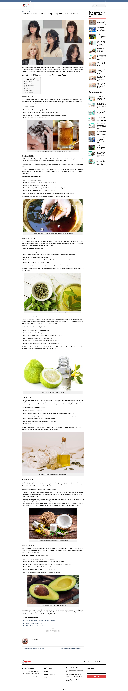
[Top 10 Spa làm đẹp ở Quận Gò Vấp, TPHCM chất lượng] (93, 23)
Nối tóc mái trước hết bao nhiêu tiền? (33, 623)
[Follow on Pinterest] (104, 1)
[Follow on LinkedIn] (105, 1)
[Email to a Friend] (53, 631)
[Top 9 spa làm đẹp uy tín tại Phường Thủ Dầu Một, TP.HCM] (93, 85)
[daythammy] (28, 5)
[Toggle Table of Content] (37, 79)
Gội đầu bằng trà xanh (29, 85)
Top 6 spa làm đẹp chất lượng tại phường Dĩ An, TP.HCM (101, 71)
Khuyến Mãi (98, 661)
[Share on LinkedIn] (58, 631)
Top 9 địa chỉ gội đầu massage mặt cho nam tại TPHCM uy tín (101, 43)
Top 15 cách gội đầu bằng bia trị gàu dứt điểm (100, 50)
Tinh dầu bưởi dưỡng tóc (30, 87)
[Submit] (104, 5)
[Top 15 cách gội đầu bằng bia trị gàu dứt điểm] (93, 50)
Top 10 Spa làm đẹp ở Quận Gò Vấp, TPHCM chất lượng (101, 22)
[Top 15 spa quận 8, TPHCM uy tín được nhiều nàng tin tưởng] (93, 57)
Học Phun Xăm (46, 4)
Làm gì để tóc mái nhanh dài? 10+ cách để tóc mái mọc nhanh (39, 620)
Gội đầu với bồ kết (28, 83)
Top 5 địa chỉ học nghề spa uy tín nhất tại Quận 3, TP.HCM (101, 154)
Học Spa (54, 4)
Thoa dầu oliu (27, 88)
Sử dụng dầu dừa (28, 90)
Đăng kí (96, 676)
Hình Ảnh (90, 661)
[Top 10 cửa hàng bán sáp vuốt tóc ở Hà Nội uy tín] (93, 37)
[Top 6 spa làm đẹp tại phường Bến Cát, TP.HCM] (93, 64)
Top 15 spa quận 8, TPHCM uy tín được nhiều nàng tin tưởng (101, 57)
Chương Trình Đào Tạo (49, 674)
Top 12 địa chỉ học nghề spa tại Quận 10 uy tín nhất (101, 98)
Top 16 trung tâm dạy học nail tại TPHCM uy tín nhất (101, 119)
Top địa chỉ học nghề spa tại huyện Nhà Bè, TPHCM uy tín (101, 105)
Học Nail (67, 4)
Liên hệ (29, 1)
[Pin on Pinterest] (55, 631)
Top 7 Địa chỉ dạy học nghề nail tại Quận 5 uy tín (101, 112)
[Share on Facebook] (47, 631)
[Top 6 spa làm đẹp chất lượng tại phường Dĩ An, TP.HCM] (93, 71)
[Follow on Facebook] (102, 1)
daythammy (36, 18)
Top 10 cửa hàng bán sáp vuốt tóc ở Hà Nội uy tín (101, 36)
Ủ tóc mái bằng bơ (28, 92)
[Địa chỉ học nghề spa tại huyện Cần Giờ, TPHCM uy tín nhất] (93, 29)
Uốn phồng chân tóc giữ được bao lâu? (71, 648)
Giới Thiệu (24, 1)
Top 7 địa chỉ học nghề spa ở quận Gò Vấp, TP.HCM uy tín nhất (101, 126)
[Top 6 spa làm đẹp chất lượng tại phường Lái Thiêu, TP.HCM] (93, 78)
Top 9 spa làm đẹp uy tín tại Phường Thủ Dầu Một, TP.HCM (101, 85)
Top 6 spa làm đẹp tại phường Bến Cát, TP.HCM (101, 64)
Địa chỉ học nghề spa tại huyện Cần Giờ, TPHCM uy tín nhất (101, 30)
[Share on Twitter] (50, 631)
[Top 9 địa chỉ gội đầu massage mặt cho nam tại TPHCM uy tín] (93, 43)
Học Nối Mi (60, 4)
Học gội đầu (74, 4)
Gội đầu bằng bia (28, 81)
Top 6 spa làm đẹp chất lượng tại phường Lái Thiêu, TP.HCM (101, 78)
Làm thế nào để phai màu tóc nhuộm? (33, 626)
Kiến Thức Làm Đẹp (84, 4)
